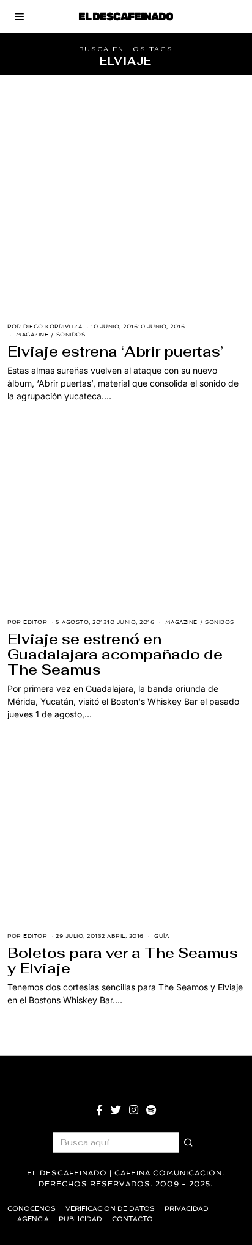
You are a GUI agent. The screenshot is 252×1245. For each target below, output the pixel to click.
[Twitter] (116, 1110)
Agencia (33, 1219)
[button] (189, 1142)
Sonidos (71, 335)
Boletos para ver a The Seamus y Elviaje (122, 961)
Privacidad (187, 1209)
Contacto (132, 1219)
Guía (161, 936)
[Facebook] (99, 1110)
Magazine (32, 335)
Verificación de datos (110, 1209)
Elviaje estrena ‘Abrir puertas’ (115, 352)
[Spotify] (151, 1110)
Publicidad (80, 1219)
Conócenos (31, 1209)
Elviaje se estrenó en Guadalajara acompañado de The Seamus (115, 654)
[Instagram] (133, 1110)
